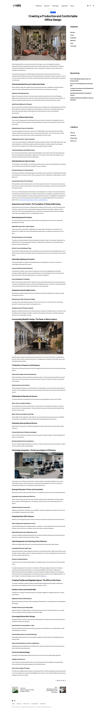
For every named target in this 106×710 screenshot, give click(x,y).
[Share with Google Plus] (60, 680)
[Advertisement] (82, 60)
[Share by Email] (65, 680)
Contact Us (73, 135)
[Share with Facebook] (56, 680)
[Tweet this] (58, 680)
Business (46, 6)
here (45, 576)
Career (72, 6)
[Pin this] (63, 680)
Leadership (64, 6)
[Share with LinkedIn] (61, 680)
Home (13, 703)
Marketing (39, 6)
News (71, 43)
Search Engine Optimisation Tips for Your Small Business (33, 199)
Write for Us (73, 141)
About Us (72, 132)
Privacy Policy (73, 138)
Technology (55, 6)
